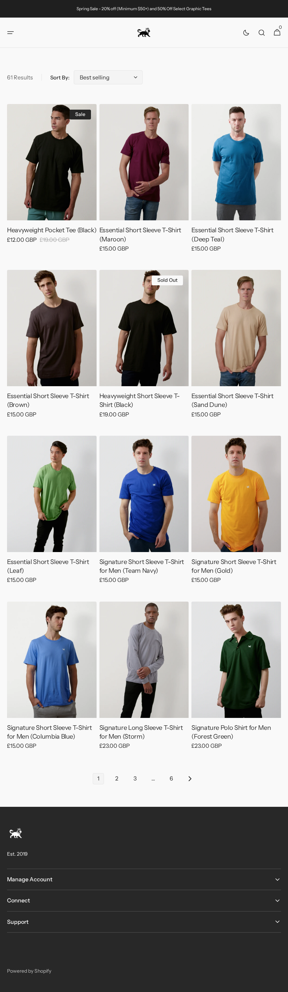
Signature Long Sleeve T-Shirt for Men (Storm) (141, 732)
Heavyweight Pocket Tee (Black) (51, 230)
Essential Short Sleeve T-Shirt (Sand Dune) (232, 400)
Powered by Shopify (29, 971)
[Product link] (52, 178)
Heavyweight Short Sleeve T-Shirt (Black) (139, 400)
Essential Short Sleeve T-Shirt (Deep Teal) (232, 234)
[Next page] (189, 778)
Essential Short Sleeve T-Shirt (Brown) (48, 400)
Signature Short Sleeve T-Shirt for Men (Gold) (233, 566)
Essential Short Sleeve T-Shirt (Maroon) (140, 234)
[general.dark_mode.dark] (246, 32)
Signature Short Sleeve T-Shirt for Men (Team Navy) (141, 566)
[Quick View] (25, 202)
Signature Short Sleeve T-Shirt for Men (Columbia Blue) (49, 732)
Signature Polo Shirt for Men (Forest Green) (231, 732)
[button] (10, 32)
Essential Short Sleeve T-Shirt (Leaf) (48, 566)
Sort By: (60, 77)
